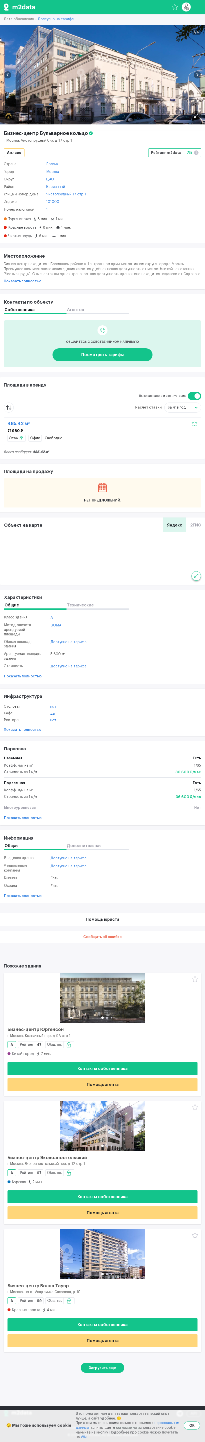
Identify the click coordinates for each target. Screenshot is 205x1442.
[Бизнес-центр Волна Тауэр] (102, 1254)
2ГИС (195, 525)
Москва (52, 172)
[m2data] (19, 7)
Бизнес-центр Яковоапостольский (47, 1157)
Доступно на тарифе (56, 19)
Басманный (55, 187)
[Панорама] (8, 115)
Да (52, 713)
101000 (52, 202)
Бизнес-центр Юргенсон (36, 1029)
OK (191, 1425)
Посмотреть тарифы (102, 355)
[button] (7, 74)
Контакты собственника (103, 1069)
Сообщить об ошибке (102, 937)
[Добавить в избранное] (195, 424)
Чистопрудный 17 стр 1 (66, 194)
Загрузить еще (102, 1368)
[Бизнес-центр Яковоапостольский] (102, 1126)
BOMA (56, 625)
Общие (11, 605)
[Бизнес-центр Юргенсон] (102, 998)
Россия (52, 164)
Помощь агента (102, 1085)
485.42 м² (19, 423)
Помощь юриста (102, 920)
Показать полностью (22, 281)
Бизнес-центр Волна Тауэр (38, 1286)
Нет (53, 707)
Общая (11, 846)
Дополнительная (84, 846)
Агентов (75, 310)
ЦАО (50, 179)
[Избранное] (175, 7)
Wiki (84, 1437)
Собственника (19, 310)
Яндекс (174, 525)
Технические (80, 605)
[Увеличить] (196, 576)
